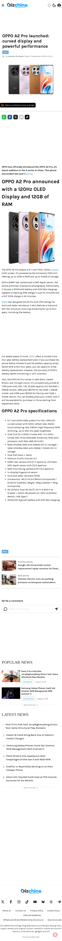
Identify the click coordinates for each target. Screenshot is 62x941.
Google (27, 681)
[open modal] (59, 5)
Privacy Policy (36, 910)
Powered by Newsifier (31, 937)
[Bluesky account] (43, 902)
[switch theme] (54, 5)
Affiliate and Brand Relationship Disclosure (23, 920)
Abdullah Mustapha (16, 56)
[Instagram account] (19, 902)
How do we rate (54, 920)
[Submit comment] (56, 609)
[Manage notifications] (55, 934)
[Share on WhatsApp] (4, 117)
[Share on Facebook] (9, 117)
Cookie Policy (53, 910)
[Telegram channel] (59, 902)
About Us (7, 910)
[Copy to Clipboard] (27, 117)
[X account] (2, 902)
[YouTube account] (35, 902)
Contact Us (20, 910)
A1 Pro (29, 173)
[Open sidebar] (3, 5)
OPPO (4, 302)
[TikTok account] (27, 902)
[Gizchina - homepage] (17, 5)
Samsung (28, 698)
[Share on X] (15, 117)
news (5, 552)
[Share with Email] (21, 117)
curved (54, 269)
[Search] (49, 5)
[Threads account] (51, 902)
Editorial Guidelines (32, 915)
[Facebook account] (11, 902)
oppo (5, 52)
